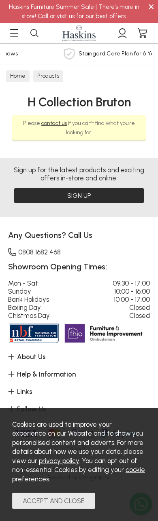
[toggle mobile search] (34, 33)
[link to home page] (79, 33)
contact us (54, 123)
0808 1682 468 (39, 252)
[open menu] (14, 33)
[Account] (122, 33)
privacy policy (59, 461)
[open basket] (142, 33)
